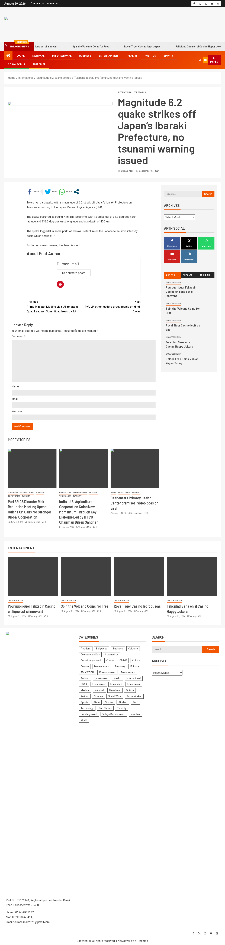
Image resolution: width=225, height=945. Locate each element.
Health (132, 55)
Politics (150, 55)
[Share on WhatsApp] (65, 192)
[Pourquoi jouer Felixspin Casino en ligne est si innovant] (33, 576)
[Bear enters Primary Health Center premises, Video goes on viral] (135, 468)
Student (122, 702)
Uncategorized (173, 282)
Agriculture (65, 492)
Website (17, 411)
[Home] (8, 55)
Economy (120, 666)
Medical (85, 690)
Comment (18, 336)
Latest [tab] (170, 275)
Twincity (26, 496)
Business (85, 55)
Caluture (133, 648)
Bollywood (101, 648)
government (101, 678)
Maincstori (116, 684)
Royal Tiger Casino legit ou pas (132, 46)
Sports (169, 55)
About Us (52, 3)
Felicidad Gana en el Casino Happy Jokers (189, 46)
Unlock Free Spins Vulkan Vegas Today (182, 361)
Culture (136, 660)
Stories (109, 702)
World (84, 720)
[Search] (200, 60)
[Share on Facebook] (33, 192)
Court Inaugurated (91, 660)
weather (135, 714)
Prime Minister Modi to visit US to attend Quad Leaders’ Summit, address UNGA (53, 306)
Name (15, 386)
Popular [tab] (187, 275)
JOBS (84, 684)
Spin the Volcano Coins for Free (80, 46)
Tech (135, 702)
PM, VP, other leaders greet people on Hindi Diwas (112, 306)
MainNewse (133, 684)
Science (98, 696)
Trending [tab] (205, 275)
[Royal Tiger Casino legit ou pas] (139, 576)
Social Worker (134, 696)
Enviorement (128, 672)
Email (15, 398)
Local (21, 55)
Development (101, 666)
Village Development (113, 714)
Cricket (110, 660)
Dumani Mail (127, 171)
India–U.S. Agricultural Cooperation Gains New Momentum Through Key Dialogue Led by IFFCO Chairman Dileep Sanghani (79, 511)
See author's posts (73, 273)
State (113, 492)
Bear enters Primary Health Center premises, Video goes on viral (134, 503)
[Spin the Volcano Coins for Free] (86, 576)
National (38, 55)
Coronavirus (16, 64)
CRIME (123, 660)
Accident (86, 648)
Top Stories (140, 92)
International (62, 55)
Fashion (85, 678)
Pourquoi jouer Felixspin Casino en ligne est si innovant (181, 291)
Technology (65, 496)
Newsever (124, 941)
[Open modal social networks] (76, 192)
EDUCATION (13, 492)
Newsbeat (115, 690)
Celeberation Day (90, 654)
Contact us (37, 3)
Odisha (130, 690)
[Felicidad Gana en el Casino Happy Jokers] (192, 576)
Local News (98, 684)
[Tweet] (51, 192)
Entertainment (109, 55)
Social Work (114, 696)
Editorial (39, 64)
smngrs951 (37, 616)
